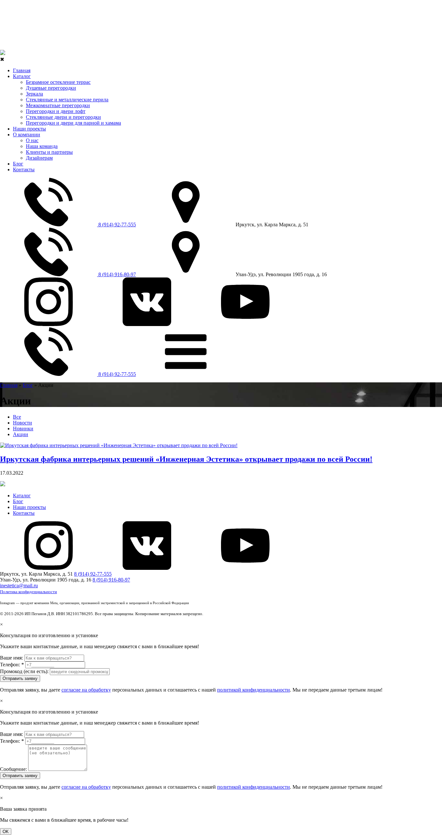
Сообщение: (13, 769)
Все (17, 417)
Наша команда (42, 146)
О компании (26, 134)
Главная (21, 70)
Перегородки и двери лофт (55, 111)
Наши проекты (29, 128)
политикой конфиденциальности (253, 690)
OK (6, 831)
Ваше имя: (11, 657)
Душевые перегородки (51, 88)
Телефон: (12, 664)
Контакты (24, 169)
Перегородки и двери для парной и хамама (73, 123)
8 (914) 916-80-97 (116, 274)
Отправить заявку (20, 678)
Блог (18, 163)
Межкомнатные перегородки (58, 105)
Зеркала (34, 93)
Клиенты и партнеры (49, 152)
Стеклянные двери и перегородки (63, 117)
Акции (20, 434)
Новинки (23, 428)
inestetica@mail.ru (19, 585)
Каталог (22, 76)
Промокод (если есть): (24, 671)
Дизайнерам (39, 158)
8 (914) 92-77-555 (116, 224)
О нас (32, 140)
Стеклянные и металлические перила (67, 99)
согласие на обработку (86, 690)
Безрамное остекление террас (58, 82)
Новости (22, 422)
